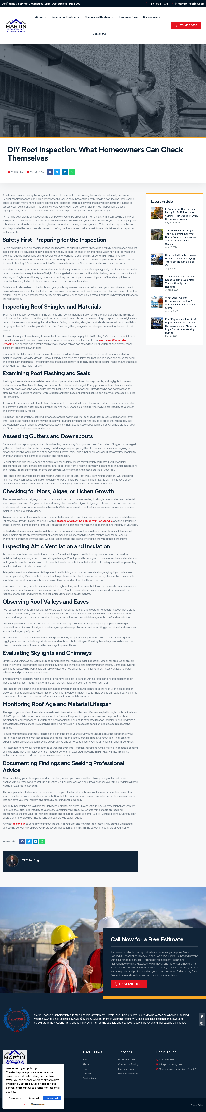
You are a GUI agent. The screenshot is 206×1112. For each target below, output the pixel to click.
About (39, 17)
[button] (50, 172)
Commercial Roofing (97, 17)
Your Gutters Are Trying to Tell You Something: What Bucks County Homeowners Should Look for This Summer (180, 237)
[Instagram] (202, 1023)
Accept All (52, 1098)
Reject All (33, 1098)
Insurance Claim (128, 17)
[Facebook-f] (202, 1016)
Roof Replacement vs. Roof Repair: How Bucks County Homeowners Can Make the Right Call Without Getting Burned (181, 326)
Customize (15, 1098)
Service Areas (151, 17)
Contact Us (99, 33)
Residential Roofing (64, 17)
